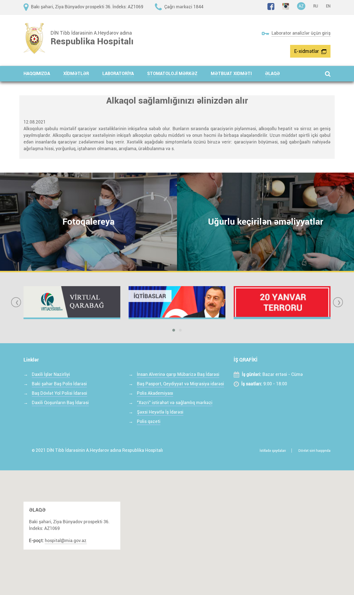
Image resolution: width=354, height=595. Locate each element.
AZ (301, 6)
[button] (43, 73)
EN (328, 6)
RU (315, 6)
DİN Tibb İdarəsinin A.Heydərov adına (91, 33)
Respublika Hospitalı (92, 41)
